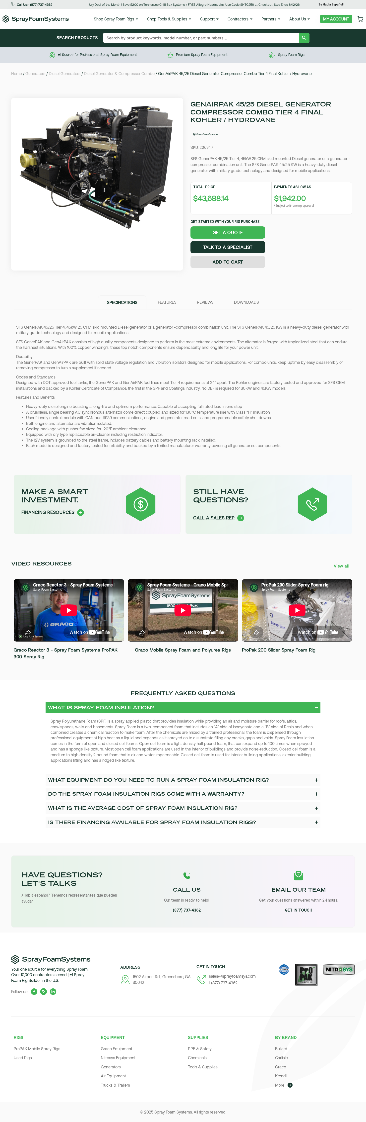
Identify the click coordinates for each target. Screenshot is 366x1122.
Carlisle (281, 1057)
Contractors (238, 19)
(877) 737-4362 (187, 910)
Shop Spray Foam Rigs (114, 19)
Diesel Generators (64, 73)
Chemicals (197, 1057)
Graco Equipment (116, 1048)
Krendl (281, 1076)
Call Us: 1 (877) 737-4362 (34, 4)
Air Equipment (113, 1076)
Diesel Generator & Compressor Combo (119, 73)
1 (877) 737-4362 (223, 983)
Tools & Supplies (203, 1067)
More (279, 1085)
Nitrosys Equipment (118, 1057)
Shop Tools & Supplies (167, 19)
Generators (35, 73)
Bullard (281, 1048)
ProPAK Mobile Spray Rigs (37, 1048)
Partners (268, 19)
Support (207, 19)
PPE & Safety (200, 1048)
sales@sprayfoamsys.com (232, 976)
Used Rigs (23, 1057)
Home (16, 73)
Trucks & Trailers (115, 1085)
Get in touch (298, 910)
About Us (297, 19)
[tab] (122, 302)
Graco (280, 1067)
